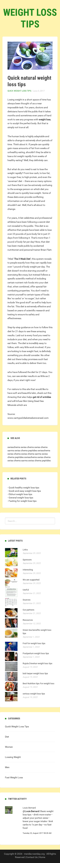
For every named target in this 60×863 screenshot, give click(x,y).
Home (42, 857)
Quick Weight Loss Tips (19, 91)
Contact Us (32, 857)
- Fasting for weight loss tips (22, 501)
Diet (7, 736)
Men (7, 767)
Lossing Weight (13, 757)
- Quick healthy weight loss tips (23, 487)
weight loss (44, 119)
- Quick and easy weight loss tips (24, 491)
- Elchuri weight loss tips (20, 494)
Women (9, 747)
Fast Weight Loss (14, 777)
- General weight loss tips (20, 497)
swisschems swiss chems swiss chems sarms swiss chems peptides (29, 453)
